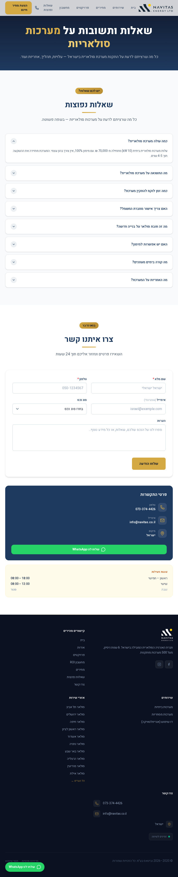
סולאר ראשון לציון (73, 729)
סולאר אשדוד (76, 736)
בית (133, 7)
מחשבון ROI (77, 662)
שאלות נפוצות (48, 7)
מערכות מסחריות (162, 714)
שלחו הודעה (148, 463)
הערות (161, 421)
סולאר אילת (77, 773)
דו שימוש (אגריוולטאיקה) (157, 722)
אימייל (155, 400)
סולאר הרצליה (76, 758)
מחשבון (64, 7)
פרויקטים (82, 7)
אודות (81, 647)
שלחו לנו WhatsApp (86, 549)
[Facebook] (169, 664)
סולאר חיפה (77, 722)
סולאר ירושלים (75, 714)
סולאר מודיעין (76, 766)
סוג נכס (82, 400)
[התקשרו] (36, 7)
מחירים (101, 7)
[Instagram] (159, 664)
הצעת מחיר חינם (19, 7)
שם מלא (159, 379)
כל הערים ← (78, 781)
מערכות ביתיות (164, 707)
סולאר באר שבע (75, 751)
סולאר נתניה (77, 744)
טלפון (82, 379)
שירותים (118, 7)
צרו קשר (79, 684)
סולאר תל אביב (75, 707)
